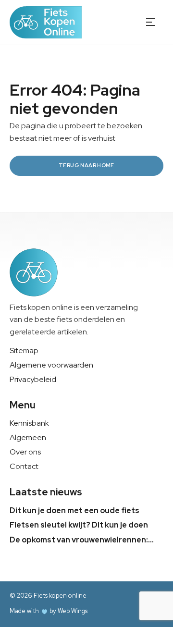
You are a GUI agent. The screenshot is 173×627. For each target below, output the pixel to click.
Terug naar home (86, 165)
